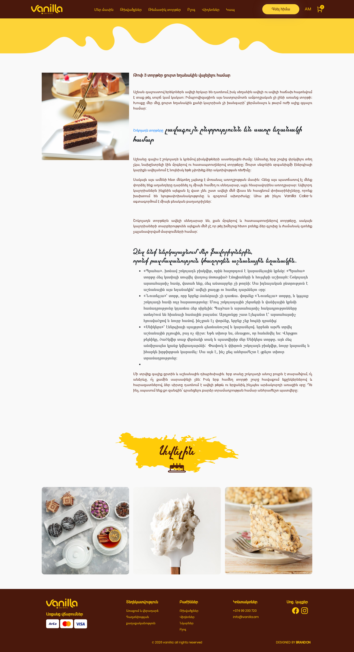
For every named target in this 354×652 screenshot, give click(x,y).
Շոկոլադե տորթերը (148, 130)
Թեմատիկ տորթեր (164, 9)
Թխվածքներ (131, 9)
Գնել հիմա (281, 9)
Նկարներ (187, 623)
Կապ (230, 9)
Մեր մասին (104, 9)
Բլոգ (191, 9)
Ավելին (85, 547)
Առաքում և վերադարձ (142, 610)
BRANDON (303, 642)
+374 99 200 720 (245, 610)
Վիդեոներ (211, 9)
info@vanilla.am (246, 617)
